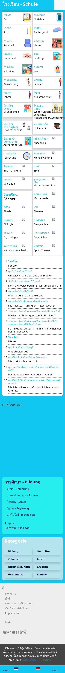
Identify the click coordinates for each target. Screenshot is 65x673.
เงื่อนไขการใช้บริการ (16, 608)
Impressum (12, 613)
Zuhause (13, 559)
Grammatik (15, 574)
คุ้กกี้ (7, 598)
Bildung (13, 551)
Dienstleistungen (19, 567)
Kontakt (41, 574)
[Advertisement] (32, 444)
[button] (59, 5)
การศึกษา (10, 594)
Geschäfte (43, 551)
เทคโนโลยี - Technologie (20, 514)
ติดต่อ (8, 622)
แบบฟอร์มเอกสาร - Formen (22, 495)
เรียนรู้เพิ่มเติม (31, 659)
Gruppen (42, 567)
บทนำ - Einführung (17, 489)
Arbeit (40, 559)
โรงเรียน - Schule (16, 502)
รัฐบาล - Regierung (17, 508)
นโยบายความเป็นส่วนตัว (18, 603)
